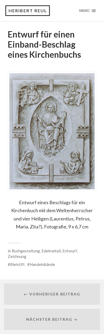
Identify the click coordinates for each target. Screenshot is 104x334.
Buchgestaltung (26, 250)
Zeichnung (17, 256)
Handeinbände (42, 264)
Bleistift (17, 264)
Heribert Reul (28, 10)
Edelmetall (51, 250)
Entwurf (69, 250)
